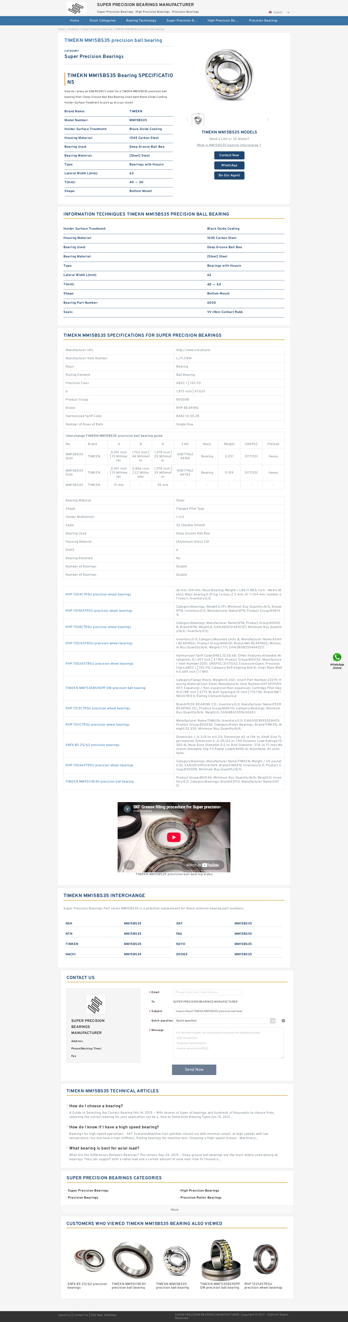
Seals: (68, 312)
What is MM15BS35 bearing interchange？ (229, 145)
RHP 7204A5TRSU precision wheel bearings (100, 765)
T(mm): (70, 182)
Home (74, 21)
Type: (68, 165)
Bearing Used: (75, 147)
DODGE (182, 954)
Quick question (162, 1020)
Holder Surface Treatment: (85, 129)
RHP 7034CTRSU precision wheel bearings (98, 595)
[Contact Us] (337, 661)
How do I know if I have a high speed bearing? (114, 1127)
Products (73, 29)
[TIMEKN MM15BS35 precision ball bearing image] (229, 74)
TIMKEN (72, 944)
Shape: (69, 191)
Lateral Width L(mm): (81, 173)
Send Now (194, 1069)
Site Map (97, 1315)
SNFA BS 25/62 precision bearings (92, 745)
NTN (69, 934)
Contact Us (81, 1315)
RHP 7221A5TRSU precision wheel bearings (99, 643)
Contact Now (229, 155)
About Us (64, 1315)
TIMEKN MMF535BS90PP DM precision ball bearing (106, 688)
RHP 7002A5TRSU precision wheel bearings (100, 664)
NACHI (71, 954)
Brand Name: (74, 111)
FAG (179, 934)
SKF (179, 924)
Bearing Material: (78, 156)
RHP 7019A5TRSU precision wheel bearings (99, 611)
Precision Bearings (263, 21)
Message (156, 1030)
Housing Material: (78, 138)
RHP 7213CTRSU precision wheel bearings (98, 708)
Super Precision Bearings (184, 21)
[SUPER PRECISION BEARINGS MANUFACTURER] (76, 7)
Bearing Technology (141, 21)
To (153, 1002)
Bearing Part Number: (80, 303)
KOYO (180, 944)
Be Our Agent (229, 176)
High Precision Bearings (225, 21)
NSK (69, 924)
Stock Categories (102, 21)
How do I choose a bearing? (96, 1106)
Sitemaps (110, 1315)
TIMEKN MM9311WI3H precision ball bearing (100, 782)
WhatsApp (229, 165)
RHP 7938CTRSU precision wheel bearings (98, 627)
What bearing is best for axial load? (104, 1148)
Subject (156, 1011)
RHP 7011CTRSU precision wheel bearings (97, 725)
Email (154, 993)
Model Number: (76, 120)
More (175, 1210)
